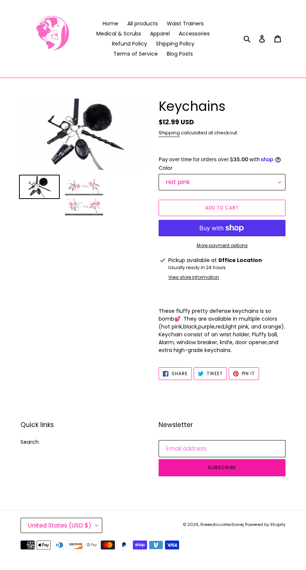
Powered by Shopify (265, 524)
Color (165, 168)
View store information (193, 277)
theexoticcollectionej (222, 524)
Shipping (169, 132)
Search (30, 442)
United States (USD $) (59, 525)
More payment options (222, 245)
